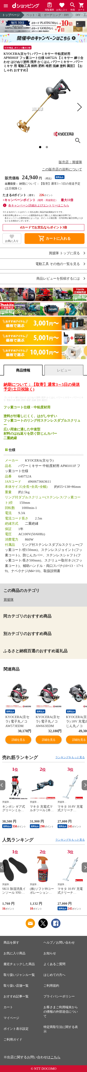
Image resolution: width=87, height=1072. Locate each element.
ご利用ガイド (13, 1039)
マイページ (11, 1018)
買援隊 (9, 599)
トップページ (11, 15)
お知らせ (50, 953)
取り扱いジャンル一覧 (19, 975)
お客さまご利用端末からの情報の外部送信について (61, 1012)
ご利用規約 (51, 985)
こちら (55, 1057)
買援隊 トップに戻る (64, 253)
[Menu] (6, 6)
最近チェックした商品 (19, 964)
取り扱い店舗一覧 (16, 985)
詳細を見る (18, 739)
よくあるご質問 (54, 964)
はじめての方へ (54, 975)
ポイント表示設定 (16, 1028)
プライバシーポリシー (59, 996)
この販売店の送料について (62, 169)
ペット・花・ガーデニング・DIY (47, 15)
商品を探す (11, 942)
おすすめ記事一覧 (16, 996)
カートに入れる (54, 238)
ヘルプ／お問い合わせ (59, 942)
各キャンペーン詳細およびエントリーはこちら (38, 205)
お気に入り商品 (14, 953)
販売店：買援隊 (70, 162)
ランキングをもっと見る (70, 757)
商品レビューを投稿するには (58, 278)
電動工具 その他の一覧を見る (57, 264)
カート (8, 1007)
